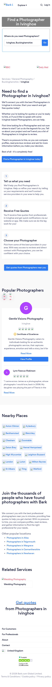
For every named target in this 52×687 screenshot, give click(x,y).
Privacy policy (44, 676)
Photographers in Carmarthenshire (23, 549)
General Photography (22, 79)
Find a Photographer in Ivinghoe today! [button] (22, 159)
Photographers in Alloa (18, 537)
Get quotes (26, 602)
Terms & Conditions (10, 676)
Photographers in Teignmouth (21, 541)
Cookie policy (28, 676)
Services (6, 79)
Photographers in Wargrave (20, 545)
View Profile (26, 359)
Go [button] (44, 42)
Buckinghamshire (10, 81)
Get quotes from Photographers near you (26, 267)
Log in (47, 4)
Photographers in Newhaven (20, 553)
